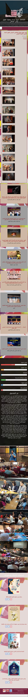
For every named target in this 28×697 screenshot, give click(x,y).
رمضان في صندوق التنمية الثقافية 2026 (14, 597)
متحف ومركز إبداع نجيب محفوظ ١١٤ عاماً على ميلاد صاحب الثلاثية (14, 624)
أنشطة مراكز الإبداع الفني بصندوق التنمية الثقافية (14, 651)
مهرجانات (25, 39)
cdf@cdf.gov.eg (20, 691)
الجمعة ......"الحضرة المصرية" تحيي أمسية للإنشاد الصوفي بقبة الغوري (14, 327)
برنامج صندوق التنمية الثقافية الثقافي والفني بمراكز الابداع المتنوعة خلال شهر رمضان (14, 679)
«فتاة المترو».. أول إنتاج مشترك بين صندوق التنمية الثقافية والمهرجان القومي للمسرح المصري (14, 306)
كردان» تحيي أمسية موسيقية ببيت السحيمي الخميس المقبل (14, 349)
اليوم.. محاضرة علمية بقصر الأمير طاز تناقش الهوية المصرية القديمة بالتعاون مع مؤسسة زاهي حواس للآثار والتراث (14, 240)
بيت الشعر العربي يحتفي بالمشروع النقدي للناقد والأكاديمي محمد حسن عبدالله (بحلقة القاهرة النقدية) (14, 282)
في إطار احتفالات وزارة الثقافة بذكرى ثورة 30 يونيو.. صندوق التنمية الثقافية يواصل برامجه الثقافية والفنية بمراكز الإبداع (14, 197)
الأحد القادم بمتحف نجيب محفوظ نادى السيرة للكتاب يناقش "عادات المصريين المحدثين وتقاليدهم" (14, 262)
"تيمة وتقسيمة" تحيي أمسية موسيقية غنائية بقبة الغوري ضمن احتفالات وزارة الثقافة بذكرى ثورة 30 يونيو (14, 219)
